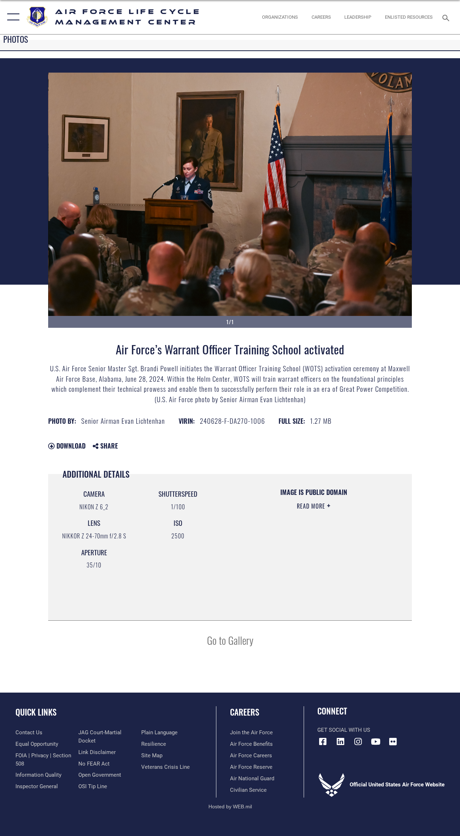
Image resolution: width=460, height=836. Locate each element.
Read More (312, 506)
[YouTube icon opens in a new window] (375, 741)
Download (70, 445)
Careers (244, 712)
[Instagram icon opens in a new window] (358, 741)
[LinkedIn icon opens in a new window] (340, 741)
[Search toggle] (447, 17)
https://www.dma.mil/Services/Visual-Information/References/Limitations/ (309, 567)
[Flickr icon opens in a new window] (393, 741)
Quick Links (35, 712)
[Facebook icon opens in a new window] (322, 741)
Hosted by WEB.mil (230, 806)
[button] (11, 17)
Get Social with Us (343, 730)
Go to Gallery (230, 640)
